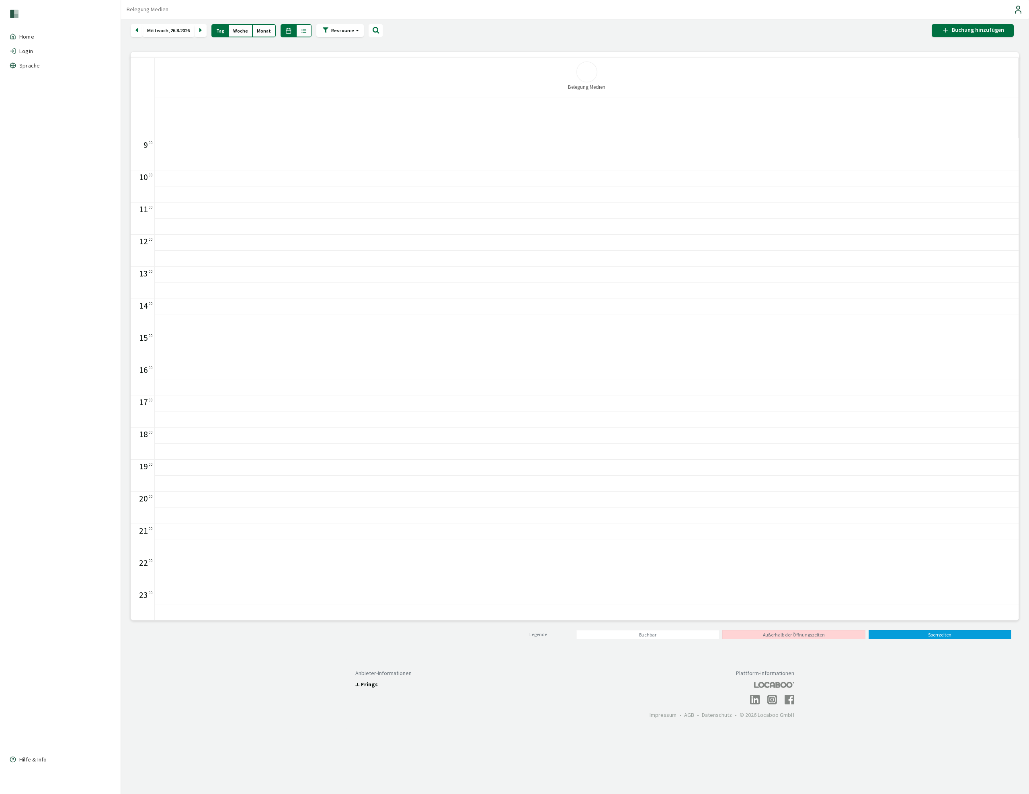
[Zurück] (137, 30)
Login (26, 51)
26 (172, 30)
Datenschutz (717, 714)
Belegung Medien (147, 9)
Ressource (343, 30)
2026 (185, 30)
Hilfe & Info (33, 759)
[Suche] (376, 30)
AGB (689, 714)
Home (26, 36)
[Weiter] (201, 30)
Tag (220, 31)
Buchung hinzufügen (976, 30)
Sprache (29, 65)
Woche (240, 31)
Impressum (663, 714)
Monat (264, 31)
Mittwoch (157, 30)
